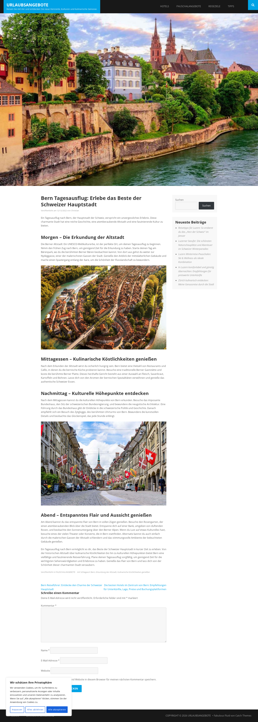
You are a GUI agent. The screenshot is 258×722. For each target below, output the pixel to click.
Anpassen (17, 709)
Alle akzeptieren (57, 709)
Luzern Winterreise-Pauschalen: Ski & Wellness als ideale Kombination (194, 258)
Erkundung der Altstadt (106, 572)
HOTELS (164, 6)
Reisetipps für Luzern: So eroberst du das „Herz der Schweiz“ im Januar (195, 231)
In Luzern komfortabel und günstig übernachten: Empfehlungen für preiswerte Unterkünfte (196, 271)
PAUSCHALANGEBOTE (188, 6)
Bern (93, 572)
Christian (75, 210)
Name (45, 650)
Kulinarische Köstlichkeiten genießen (134, 572)
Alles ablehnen (35, 709)
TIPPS (231, 6)
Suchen (179, 199)
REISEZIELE (214, 6)
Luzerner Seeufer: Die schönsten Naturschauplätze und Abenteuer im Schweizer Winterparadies (195, 245)
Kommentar (48, 605)
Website (45, 670)
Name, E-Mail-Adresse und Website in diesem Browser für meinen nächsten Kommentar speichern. (100, 679)
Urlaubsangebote (27, 5)
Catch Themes (243, 715)
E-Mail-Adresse (50, 660)
